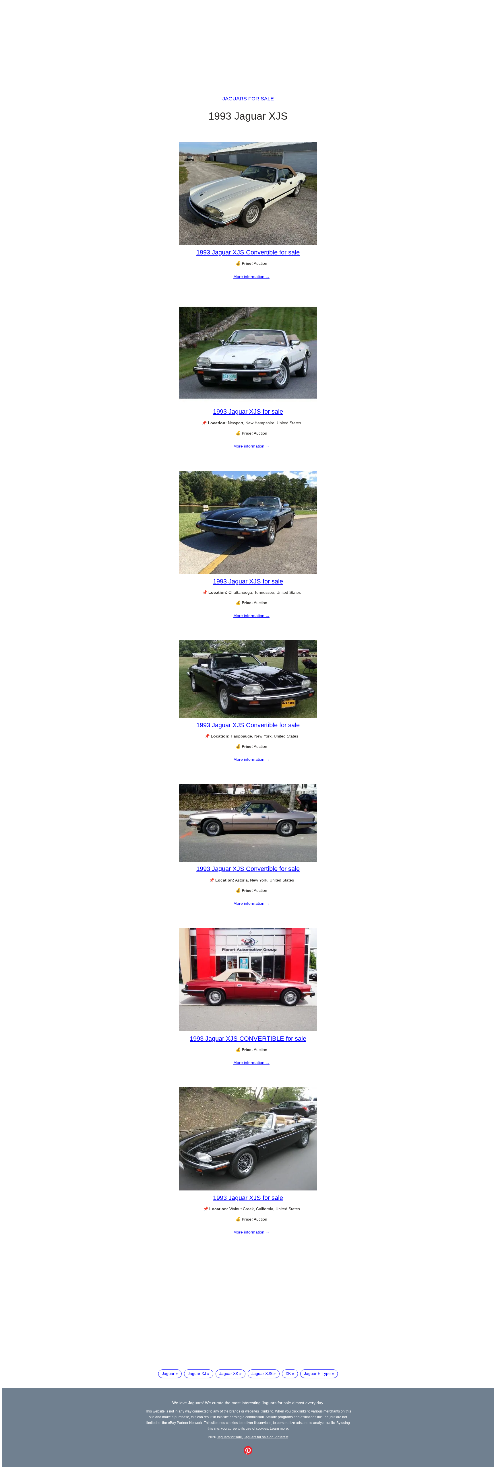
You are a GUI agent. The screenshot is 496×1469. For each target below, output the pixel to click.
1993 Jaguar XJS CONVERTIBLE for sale (248, 1038)
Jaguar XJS (261, 1373)
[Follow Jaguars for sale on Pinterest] (248, 1453)
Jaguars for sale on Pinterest (266, 1437)
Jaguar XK (228, 1373)
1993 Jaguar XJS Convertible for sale (248, 252)
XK (288, 1373)
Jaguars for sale (248, 99)
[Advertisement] (248, 42)
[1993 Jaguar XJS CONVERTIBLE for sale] (248, 1030)
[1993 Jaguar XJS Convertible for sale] (248, 243)
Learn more (279, 1428)
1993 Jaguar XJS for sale (248, 411)
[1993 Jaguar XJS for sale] (248, 403)
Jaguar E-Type (317, 1373)
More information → (251, 276)
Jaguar (168, 1373)
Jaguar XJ (197, 1373)
